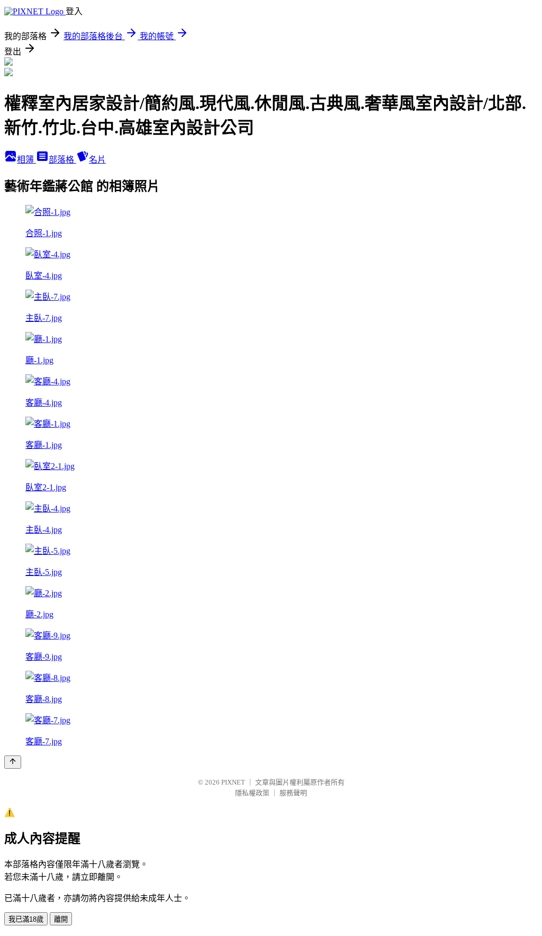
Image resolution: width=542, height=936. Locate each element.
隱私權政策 (252, 793)
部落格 (62, 159)
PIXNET (233, 782)
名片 (97, 159)
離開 (61, 919)
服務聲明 (293, 793)
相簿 (26, 159)
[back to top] (12, 762)
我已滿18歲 (25, 919)
